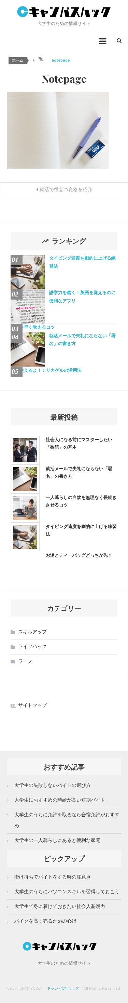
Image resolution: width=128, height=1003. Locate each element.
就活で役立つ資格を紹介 (66, 190)
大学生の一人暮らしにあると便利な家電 (57, 841)
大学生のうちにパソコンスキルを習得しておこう (66, 892)
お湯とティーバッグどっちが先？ (79, 555)
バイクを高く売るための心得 (45, 921)
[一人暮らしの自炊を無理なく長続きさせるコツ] (25, 508)
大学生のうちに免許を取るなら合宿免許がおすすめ (66, 820)
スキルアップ (32, 632)
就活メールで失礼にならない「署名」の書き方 (82, 340)
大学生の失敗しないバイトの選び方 (52, 786)
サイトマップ (32, 706)
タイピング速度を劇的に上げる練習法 (82, 262)
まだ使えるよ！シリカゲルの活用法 (46, 370)
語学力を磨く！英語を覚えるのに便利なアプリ (82, 297)
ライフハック (32, 647)
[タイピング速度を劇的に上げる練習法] (25, 537)
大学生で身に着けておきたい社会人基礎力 (59, 907)
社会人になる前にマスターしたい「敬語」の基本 (79, 443)
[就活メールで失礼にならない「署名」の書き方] (25, 479)
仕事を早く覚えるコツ (33, 327)
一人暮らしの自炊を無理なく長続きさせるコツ (81, 500)
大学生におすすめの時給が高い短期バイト (59, 800)
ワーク (25, 661)
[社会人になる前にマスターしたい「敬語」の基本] (25, 450)
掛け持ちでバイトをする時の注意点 (52, 877)
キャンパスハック (62, 988)
